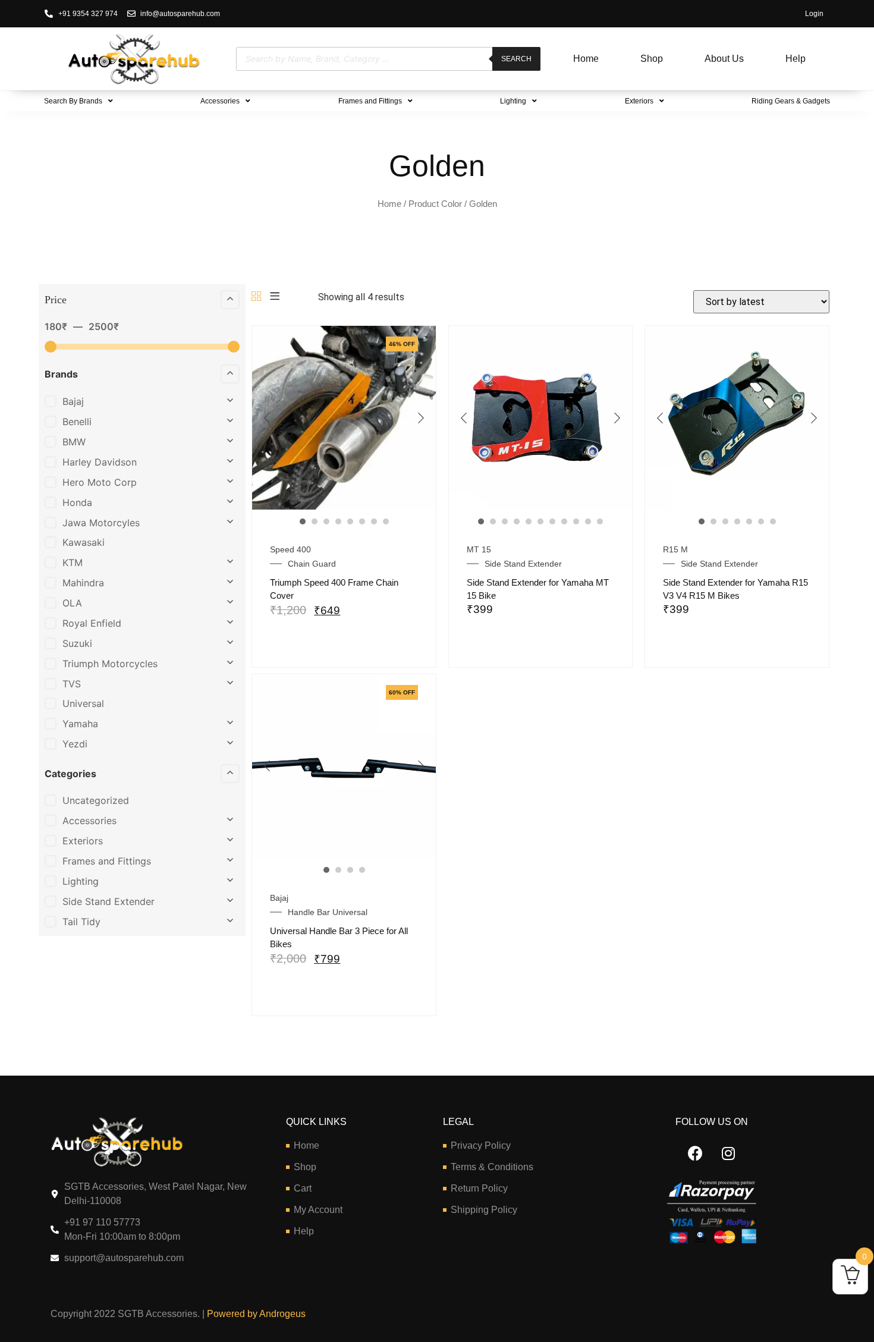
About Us (724, 59)
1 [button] (303, 521)
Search (516, 59)
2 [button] (314, 521)
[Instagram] (728, 1153)
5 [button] (350, 521)
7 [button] (374, 521)
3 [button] (326, 521)
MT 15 (479, 549)
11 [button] (600, 521)
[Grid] (256, 297)
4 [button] (338, 521)
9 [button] (576, 521)
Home (586, 59)
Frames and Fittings (370, 101)
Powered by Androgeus (255, 1314)
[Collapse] (230, 299)
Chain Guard (312, 563)
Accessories (220, 101)
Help (795, 59)
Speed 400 (290, 549)
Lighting (513, 101)
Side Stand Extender (523, 563)
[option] (344, 418)
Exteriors (639, 101)
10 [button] (588, 521)
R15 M (675, 549)
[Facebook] (695, 1153)
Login (814, 14)
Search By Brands (73, 101)
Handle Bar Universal (327, 912)
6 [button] (362, 521)
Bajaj (279, 898)
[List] (274, 297)
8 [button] (386, 521)
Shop (651, 59)
